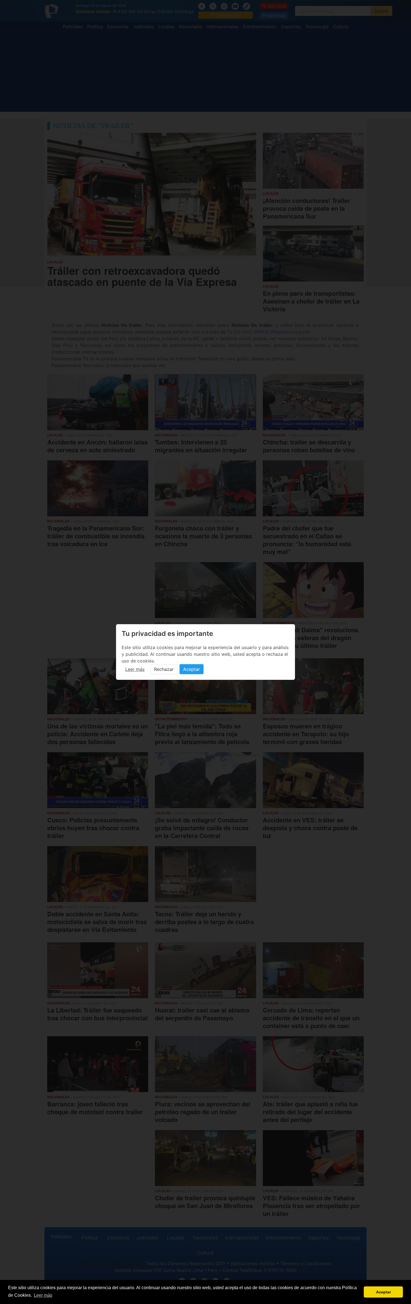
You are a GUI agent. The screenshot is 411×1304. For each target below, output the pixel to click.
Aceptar (191, 669)
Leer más (135, 669)
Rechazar (164, 669)
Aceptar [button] (383, 1292)
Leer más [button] (43, 1295)
